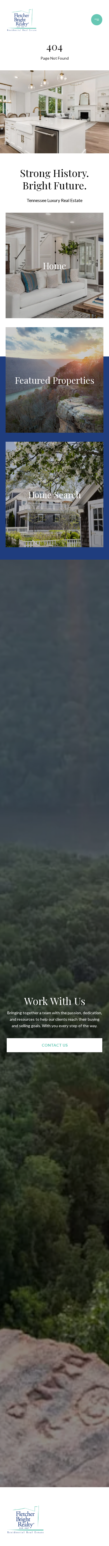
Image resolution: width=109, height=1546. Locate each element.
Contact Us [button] (55, 1045)
